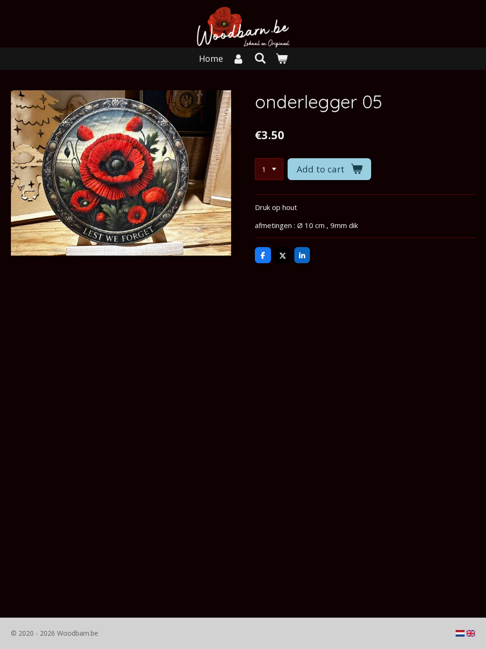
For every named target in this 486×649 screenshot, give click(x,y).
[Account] (238, 59)
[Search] (260, 58)
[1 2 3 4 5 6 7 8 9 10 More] (269, 169)
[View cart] (281, 59)
